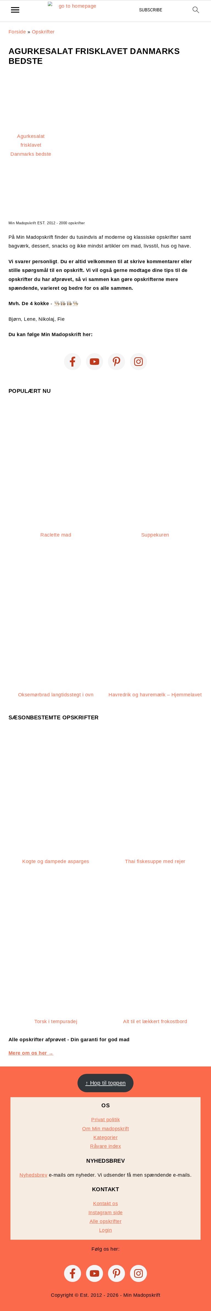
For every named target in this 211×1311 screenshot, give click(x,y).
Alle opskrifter (106, 1221)
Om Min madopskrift (105, 1128)
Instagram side (105, 1212)
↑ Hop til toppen (105, 1083)
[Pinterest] (116, 361)
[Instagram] (138, 361)
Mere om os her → (31, 1053)
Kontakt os (105, 1203)
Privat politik (105, 1119)
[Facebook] (72, 361)
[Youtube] (94, 361)
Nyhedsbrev (33, 1175)
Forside (17, 32)
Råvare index (105, 1146)
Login (105, 1230)
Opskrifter (43, 32)
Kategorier (105, 1137)
